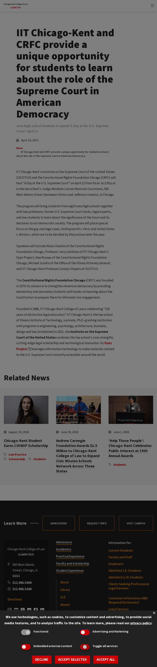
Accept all (106, 659)
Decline (41, 659)
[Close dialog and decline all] (154, 612)
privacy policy (141, 623)
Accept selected (72, 659)
